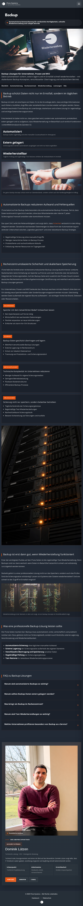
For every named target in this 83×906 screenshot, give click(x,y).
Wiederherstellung (45, 86)
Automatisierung (16, 86)
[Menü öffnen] (79, 3)
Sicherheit (57, 223)
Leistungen (57, 86)
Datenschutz (47, 898)
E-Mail (33, 879)
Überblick (4, 86)
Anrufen (22, 879)
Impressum (35, 898)
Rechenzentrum (30, 86)
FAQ (65, 86)
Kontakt (10, 879)
